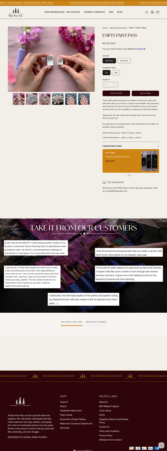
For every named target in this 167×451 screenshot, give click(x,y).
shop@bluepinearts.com (117, 191)
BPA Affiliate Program (109, 406)
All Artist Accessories (118, 28)
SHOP (63, 396)
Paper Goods (66, 415)
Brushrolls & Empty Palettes (73, 419)
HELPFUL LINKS (108, 396)
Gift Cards (64, 428)
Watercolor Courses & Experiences (76, 423)
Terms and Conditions (109, 431)
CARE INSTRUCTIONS (112, 146)
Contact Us (104, 427)
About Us (103, 402)
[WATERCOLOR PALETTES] (149, 161)
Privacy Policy (105, 435)
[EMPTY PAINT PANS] (19, 99)
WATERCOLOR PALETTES (118, 156)
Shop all (64, 402)
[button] (147, 12)
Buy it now (145, 93)
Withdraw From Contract (110, 440)
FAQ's (102, 415)
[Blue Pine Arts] (15, 12)
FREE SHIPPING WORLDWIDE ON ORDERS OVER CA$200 (71, 3)
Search (63, 406)
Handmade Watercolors (71, 411)
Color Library (105, 411)
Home (105, 28)
